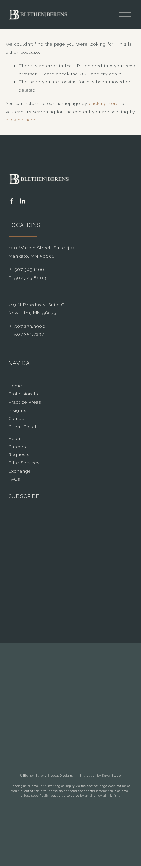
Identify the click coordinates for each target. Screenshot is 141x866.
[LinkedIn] (22, 201)
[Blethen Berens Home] (38, 14)
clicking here (104, 103)
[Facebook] (12, 201)
